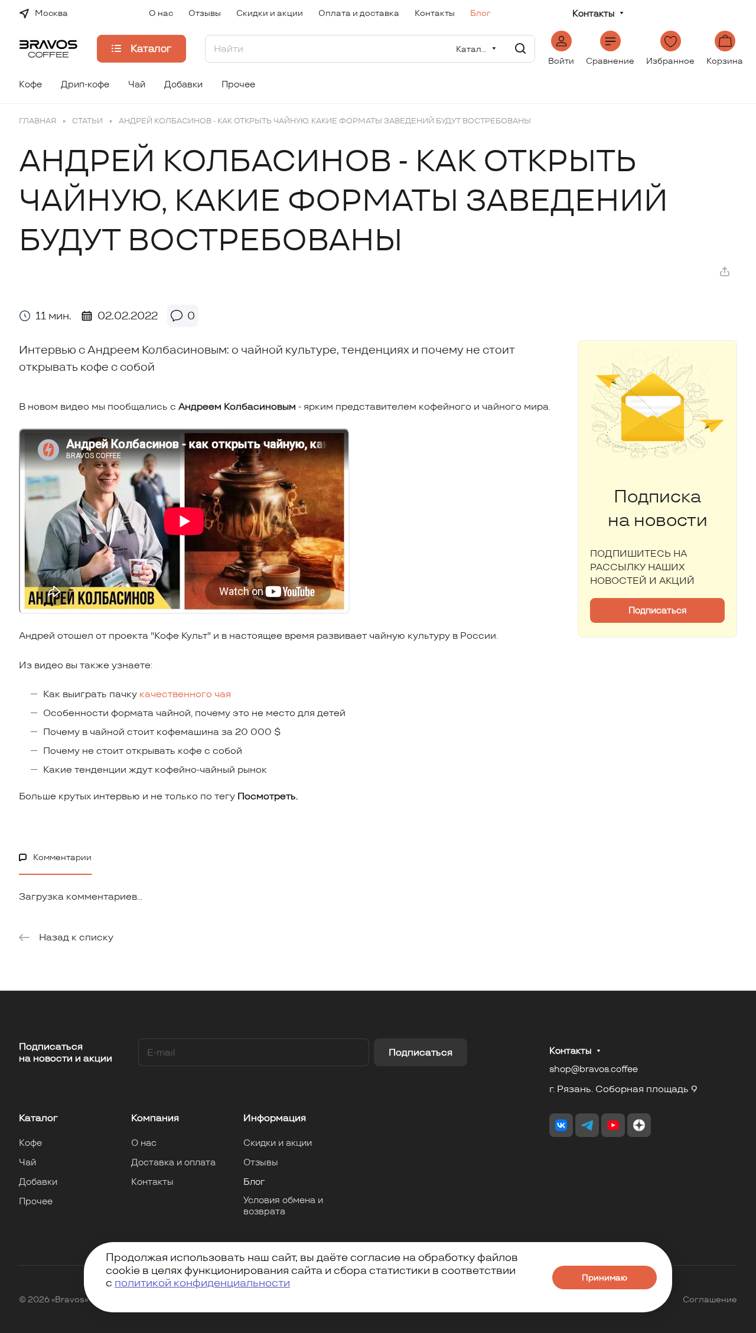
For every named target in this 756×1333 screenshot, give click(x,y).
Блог (254, 1181)
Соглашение (710, 1299)
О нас (144, 1142)
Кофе (30, 1142)
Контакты (593, 13)
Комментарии (62, 857)
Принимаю (604, 1277)
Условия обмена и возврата (283, 1205)
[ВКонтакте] (561, 1125)
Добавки (38, 1181)
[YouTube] (613, 1125)
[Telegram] (587, 1125)
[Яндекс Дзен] (639, 1125)
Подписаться (420, 1052)
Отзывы (260, 1162)
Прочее (36, 1201)
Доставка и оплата (173, 1162)
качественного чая (185, 694)
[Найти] (520, 49)
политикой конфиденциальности (202, 1282)
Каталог (38, 1118)
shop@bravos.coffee (593, 1069)
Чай (27, 1162)
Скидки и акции (277, 1142)
